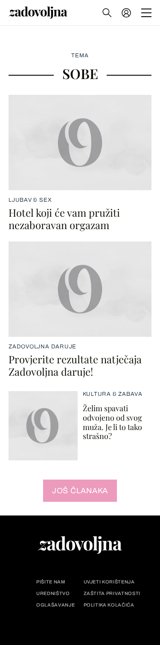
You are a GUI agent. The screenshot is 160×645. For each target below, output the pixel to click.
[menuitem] (126, 12)
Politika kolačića (109, 605)
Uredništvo (53, 593)
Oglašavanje (55, 605)
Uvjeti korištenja (109, 582)
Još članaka (80, 490)
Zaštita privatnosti (112, 593)
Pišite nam (50, 582)
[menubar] (127, 12)
